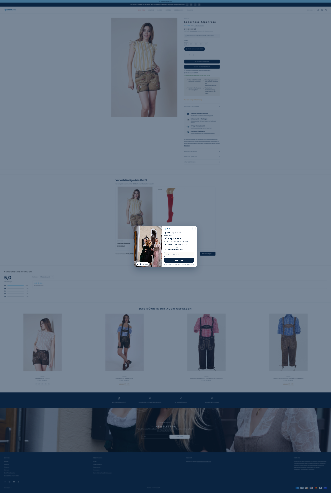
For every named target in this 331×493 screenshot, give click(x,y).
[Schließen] (194, 228)
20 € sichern (179, 260)
